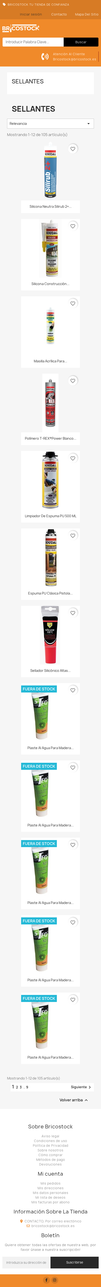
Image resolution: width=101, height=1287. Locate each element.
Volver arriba (74, 1100)
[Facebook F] (46, 1280)
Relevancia (50, 123)
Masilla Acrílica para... (50, 361)
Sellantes (28, 81)
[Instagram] (54, 1280)
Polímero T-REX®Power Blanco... (50, 438)
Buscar (81, 42)
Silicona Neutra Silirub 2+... (51, 206)
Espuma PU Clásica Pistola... (50, 593)
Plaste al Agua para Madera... (50, 748)
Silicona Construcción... (50, 284)
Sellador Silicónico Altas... (50, 670)
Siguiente (82, 1087)
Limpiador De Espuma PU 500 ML (50, 516)
